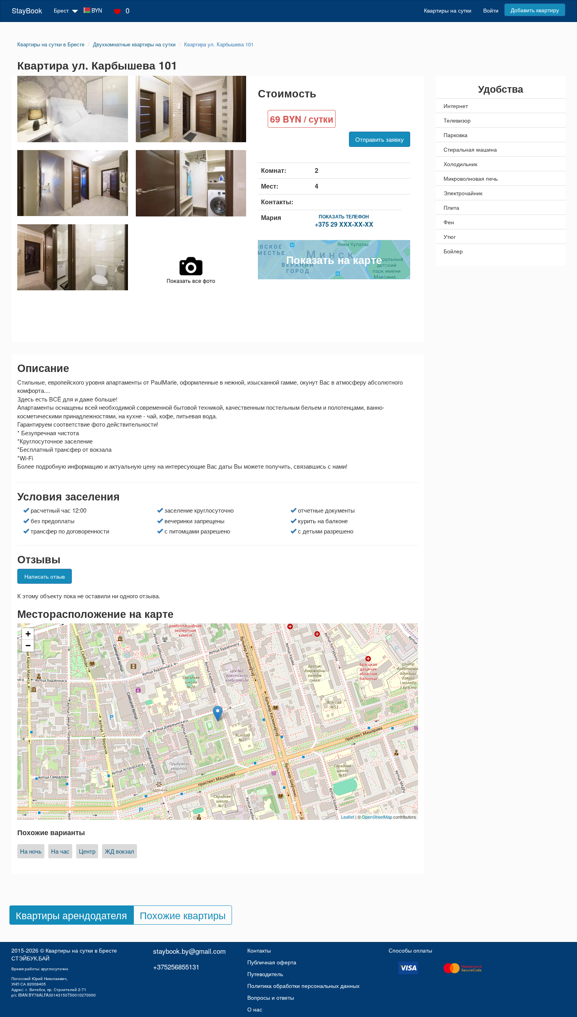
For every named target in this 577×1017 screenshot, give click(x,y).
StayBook (27, 10)
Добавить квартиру (535, 10)
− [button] (28, 646)
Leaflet (347, 817)
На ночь (31, 851)
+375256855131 (176, 966)
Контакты (259, 950)
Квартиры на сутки (447, 10)
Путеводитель (265, 974)
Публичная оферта (271, 962)
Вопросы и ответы (270, 997)
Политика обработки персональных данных (303, 986)
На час (60, 851)
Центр (87, 851)
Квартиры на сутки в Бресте (81, 950)
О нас (254, 1009)
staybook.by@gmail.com (189, 951)
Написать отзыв (44, 576)
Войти (490, 10)
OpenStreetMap (377, 817)
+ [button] (28, 634)
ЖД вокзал (119, 851)
